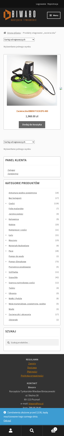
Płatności (32, 371)
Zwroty (32, 363)
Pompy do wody (16, 256)
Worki (11, 309)
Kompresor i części (18, 229)
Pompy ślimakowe (17, 261)
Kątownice (14, 219)
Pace (11, 251)
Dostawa (32, 367)
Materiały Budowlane (19, 245)
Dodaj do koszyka (32, 124)
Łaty (11, 235)
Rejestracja (53, 4)
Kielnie (12, 224)
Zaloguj (11, 170)
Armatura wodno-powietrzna (23, 192)
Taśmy (12, 288)
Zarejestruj (13, 173)
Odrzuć (7, 420)
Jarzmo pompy (16, 213)
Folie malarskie (16, 208)
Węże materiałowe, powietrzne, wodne (27, 303)
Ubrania (12, 293)
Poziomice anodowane (20, 266)
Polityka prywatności (32, 375)
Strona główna (14, 32)
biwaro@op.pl (36, 403)
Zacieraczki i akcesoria (20, 314)
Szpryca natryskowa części (22, 282)
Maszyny (13, 240)
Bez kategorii (15, 198)
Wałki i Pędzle (15, 298)
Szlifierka (13, 272)
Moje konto (10, 430)
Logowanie (41, 4)
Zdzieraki (13, 319)
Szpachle (13, 277)
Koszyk (49, 428)
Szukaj (32, 430)
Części (12, 203)
